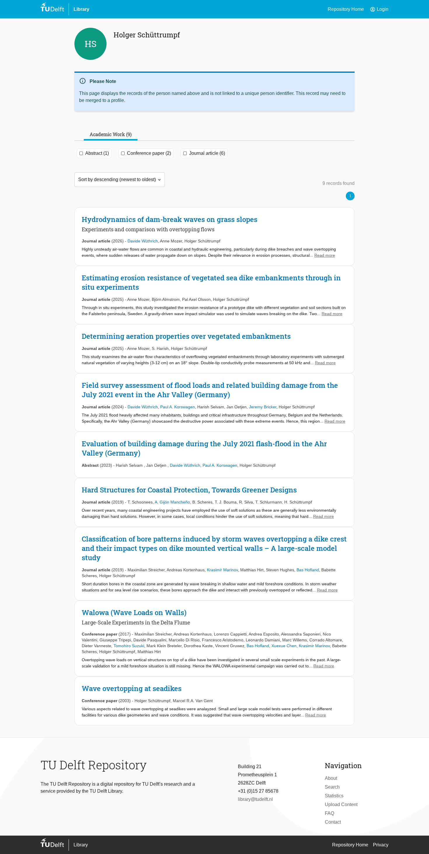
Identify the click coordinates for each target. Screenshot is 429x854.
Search (332, 786)
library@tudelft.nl (255, 799)
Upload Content (341, 804)
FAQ (329, 813)
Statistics (334, 795)
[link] (214, 236)
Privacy (380, 844)
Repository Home (346, 9)
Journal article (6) (207, 153)
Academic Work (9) (111, 134)
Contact (333, 822)
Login (379, 9)
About (331, 778)
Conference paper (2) (149, 153)
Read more (324, 255)
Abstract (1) (97, 153)
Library (81, 9)
